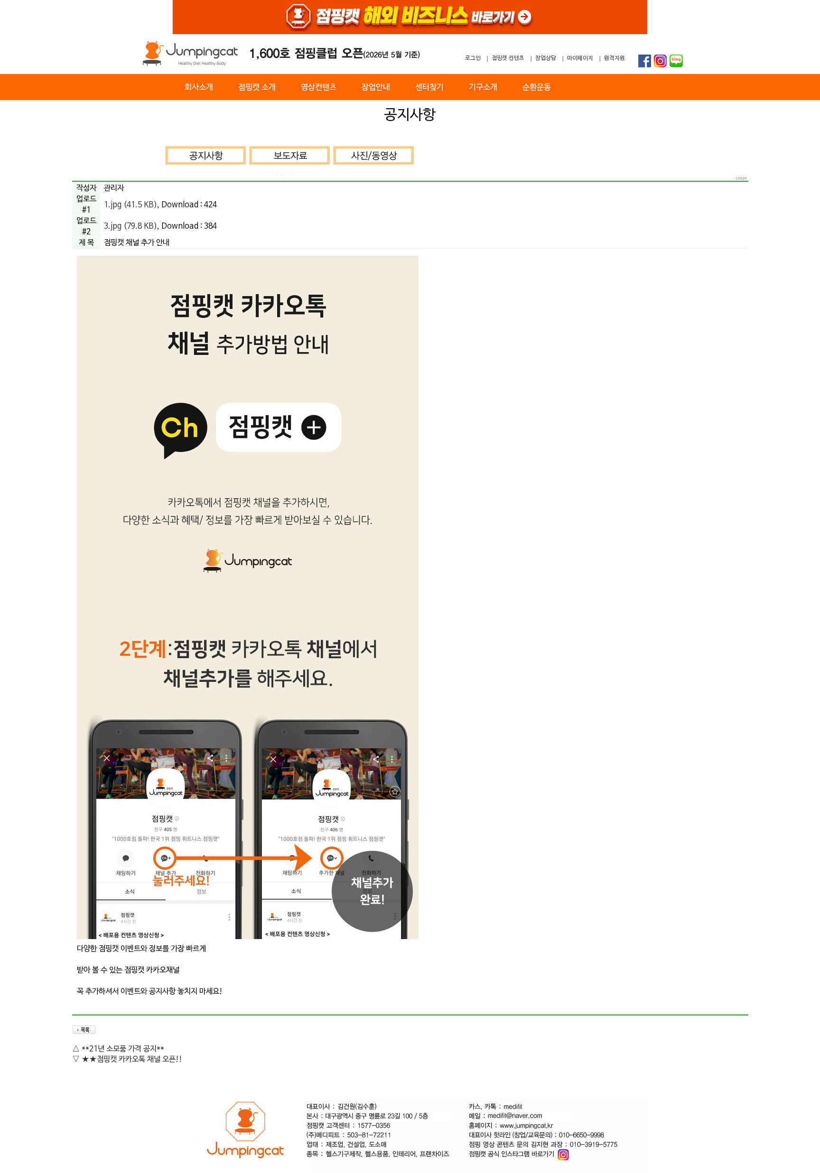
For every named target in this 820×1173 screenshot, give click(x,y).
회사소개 (199, 87)
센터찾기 (429, 87)
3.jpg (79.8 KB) (130, 226)
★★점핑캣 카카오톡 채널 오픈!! (132, 1059)
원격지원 (614, 58)
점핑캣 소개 (257, 87)
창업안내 (376, 87)
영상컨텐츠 (318, 87)
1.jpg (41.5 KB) (130, 205)
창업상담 (545, 58)
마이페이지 (580, 58)
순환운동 (536, 87)
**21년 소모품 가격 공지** (123, 1049)
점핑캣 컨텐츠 (508, 58)
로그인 (473, 58)
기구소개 (483, 87)
